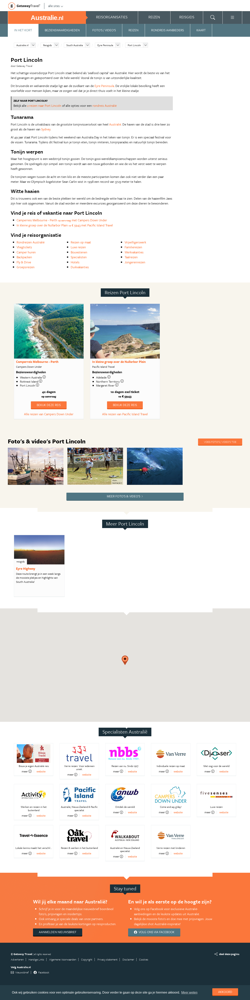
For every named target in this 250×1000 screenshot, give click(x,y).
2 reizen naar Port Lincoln (44, 105)
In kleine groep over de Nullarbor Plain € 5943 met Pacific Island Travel (65, 225)
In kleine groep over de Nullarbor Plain (119, 361)
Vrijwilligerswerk (135, 242)
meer (25, 771)
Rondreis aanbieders (167, 30)
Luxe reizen (78, 247)
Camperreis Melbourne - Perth (37, 361)
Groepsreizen (26, 267)
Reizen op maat (81, 242)
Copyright (86, 959)
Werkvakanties (134, 252)
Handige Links (36, 959)
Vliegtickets (24, 247)
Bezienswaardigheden (62, 30)
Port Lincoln (134, 45)
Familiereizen (133, 247)
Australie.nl (22, 45)
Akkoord (225, 991)
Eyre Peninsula (105, 45)
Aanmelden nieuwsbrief (57, 932)
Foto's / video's (104, 30)
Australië (115, 124)
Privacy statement (107, 959)
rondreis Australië (105, 105)
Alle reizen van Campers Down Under (48, 414)
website (41, 771)
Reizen (133, 30)
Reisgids (47, 45)
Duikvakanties (80, 267)
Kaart (201, 30)
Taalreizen (131, 257)
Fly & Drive (24, 262)
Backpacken (24, 257)
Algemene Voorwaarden (62, 959)
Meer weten (189, 992)
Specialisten (79, 257)
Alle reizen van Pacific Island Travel (125, 414)
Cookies (143, 959)
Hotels (75, 262)
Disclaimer (128, 959)
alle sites (54, 6)
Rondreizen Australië (31, 242)
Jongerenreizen (135, 262)
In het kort (23, 30)
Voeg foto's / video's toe (220, 442)
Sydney (45, 129)
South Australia (74, 45)
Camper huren (26, 252)
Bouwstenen (79, 252)
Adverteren (17, 959)
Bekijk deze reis (49, 405)
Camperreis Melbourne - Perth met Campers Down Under (62, 220)
